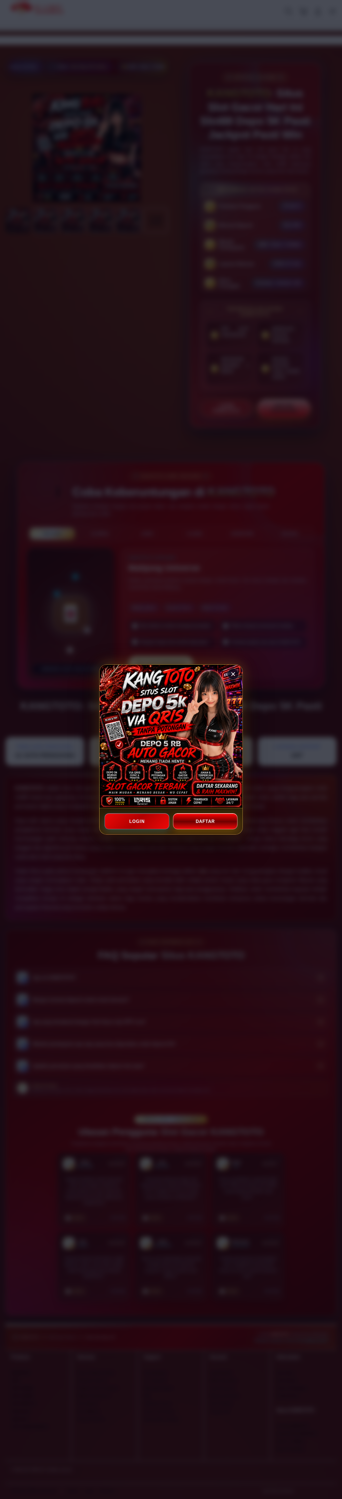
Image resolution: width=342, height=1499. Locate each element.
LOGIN (137, 821)
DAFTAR (205, 821)
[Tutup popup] (233, 674)
